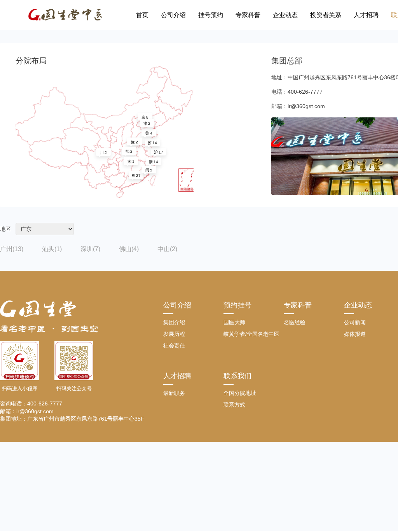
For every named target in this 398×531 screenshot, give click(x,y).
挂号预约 (210, 15)
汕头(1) (52, 249)
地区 (5, 229)
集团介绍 (174, 322)
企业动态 (285, 15)
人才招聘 (366, 15)
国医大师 (234, 322)
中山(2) (167, 249)
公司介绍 (173, 15)
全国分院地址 (239, 393)
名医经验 (294, 322)
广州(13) (11, 249)
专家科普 (248, 15)
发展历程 (174, 334)
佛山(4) (129, 249)
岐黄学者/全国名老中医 (251, 334)
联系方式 (234, 405)
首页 (142, 15)
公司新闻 (355, 322)
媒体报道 (355, 334)
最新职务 (174, 393)
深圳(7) (90, 249)
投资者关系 (325, 15)
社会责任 (174, 345)
